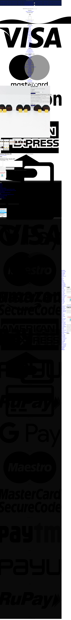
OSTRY (63, 288)
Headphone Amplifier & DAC (64, 311)
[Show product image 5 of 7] (23, 142)
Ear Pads (29, 75)
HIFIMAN (63, 283)
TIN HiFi (63, 298)
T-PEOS (63, 292)
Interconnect (64, 338)
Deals (30, 79)
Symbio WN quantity (35, 92)
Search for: (25, 8)
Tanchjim (63, 293)
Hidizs (63, 320)
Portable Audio (30, 12)
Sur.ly (4, 214)
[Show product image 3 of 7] (12, 142)
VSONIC (63, 300)
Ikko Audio (64, 284)
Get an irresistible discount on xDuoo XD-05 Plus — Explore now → (36, 1)
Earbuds (63, 301)
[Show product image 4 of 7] (17, 142)
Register (68, 333)
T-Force (63, 291)
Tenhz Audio (64, 295)
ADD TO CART (33, 93)
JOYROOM (63, 285)
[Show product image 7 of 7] (6, 147)
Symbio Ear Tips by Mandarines (64, 331)
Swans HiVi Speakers (30, 11)
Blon (62, 279)
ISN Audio (63, 323)
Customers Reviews (30, 82)
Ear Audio (63, 334)
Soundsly (63, 289)
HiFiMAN (63, 341)
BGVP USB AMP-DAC (64, 319)
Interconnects (29, 72)
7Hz (62, 277)
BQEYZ (63, 280)
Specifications (34, 107)
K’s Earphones (64, 305)
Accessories (64, 324)
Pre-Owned (30, 81)
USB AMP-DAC (29, 57)
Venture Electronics (64, 308)
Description (33, 106)
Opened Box (29, 80)
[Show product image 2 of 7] (6, 142)
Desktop (63, 314)
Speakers (30, 10)
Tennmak (63, 296)
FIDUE (63, 281)
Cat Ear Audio (63, 303)
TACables (63, 337)
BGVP (63, 278)
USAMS (63, 299)
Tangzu (63, 294)
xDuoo (63, 315)
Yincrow (63, 309)
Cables (30, 67)
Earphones (64, 276)
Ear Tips (30, 63)
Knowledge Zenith (64, 287)
